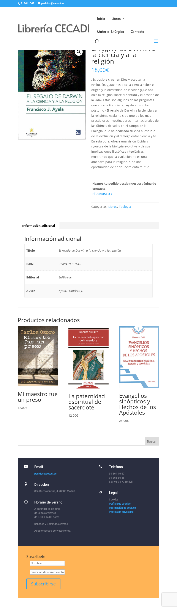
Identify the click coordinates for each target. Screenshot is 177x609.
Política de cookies (120, 503)
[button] (79, 52)
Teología (125, 207)
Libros (116, 18)
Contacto (137, 31)
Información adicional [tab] (38, 226)
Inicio (101, 18)
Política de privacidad (121, 511)
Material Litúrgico (110, 31)
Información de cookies (122, 507)
